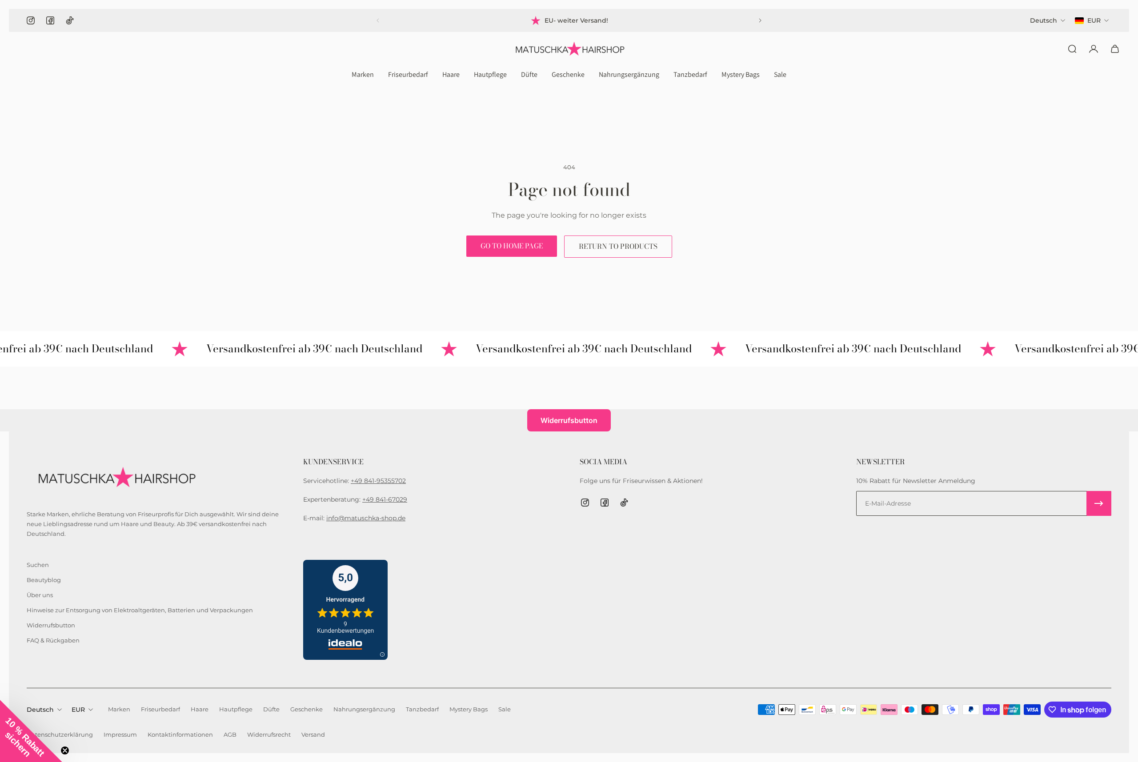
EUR (78, 710)
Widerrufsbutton (569, 420)
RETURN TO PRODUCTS (618, 246)
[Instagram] (30, 20)
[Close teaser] (64, 750)
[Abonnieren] (1098, 503)
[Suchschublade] (1072, 49)
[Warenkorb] (1115, 49)
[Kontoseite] (1093, 49)
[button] (31, 731)
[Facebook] (50, 20)
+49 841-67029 (384, 499)
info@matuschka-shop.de (365, 518)
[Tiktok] (70, 20)
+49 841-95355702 (378, 481)
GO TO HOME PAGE (512, 246)
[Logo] (569, 49)
